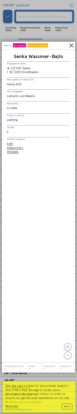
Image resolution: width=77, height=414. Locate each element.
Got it (67, 406)
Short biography (15, 91)
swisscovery (15, 147)
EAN (10, 144)
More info (11, 406)
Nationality (12, 103)
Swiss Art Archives (37, 45)
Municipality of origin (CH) (20, 79)
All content (19, 45)
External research (16, 139)
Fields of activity (15, 115)
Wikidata (12, 152)
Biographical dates (16, 64)
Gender (11, 127)
